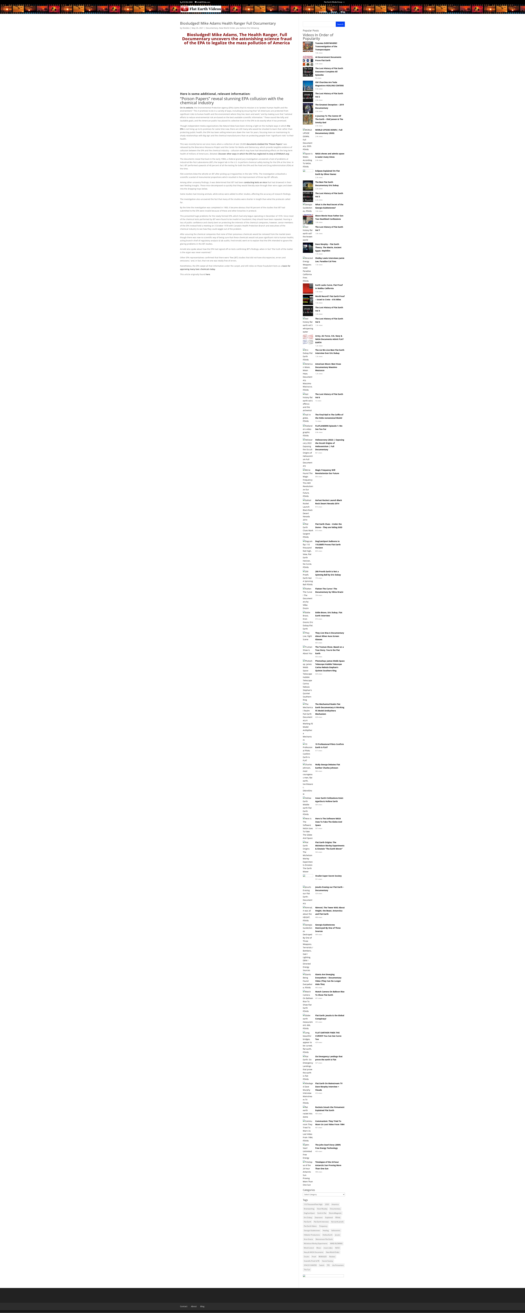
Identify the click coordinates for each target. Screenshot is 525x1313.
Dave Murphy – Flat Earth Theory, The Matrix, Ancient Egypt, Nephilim (328, 247)
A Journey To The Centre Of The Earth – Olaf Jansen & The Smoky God (329, 119)
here (208, 274)
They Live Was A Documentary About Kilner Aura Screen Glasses (329, 636)
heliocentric (335, 1230)
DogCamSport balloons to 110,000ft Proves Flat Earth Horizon (328, 544)
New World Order (227, 28)
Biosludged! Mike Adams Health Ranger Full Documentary (228, 23)
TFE (328, 1265)
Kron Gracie (308, 1239)
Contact (323, 12)
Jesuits (337, 1235)
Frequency (323, 1226)
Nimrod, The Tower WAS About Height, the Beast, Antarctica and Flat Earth (330, 910)
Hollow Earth (327, 1235)
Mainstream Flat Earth (324, 1239)
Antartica (335, 1204)
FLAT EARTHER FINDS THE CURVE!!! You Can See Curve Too (328, 1036)
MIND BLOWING (336, 1243)
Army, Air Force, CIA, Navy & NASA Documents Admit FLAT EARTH (329, 339)
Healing (326, 1230)
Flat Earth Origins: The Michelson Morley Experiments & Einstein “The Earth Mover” (329, 845)
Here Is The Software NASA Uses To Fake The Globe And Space (328, 821)
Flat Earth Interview (321, 1222)
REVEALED (323, 1256)
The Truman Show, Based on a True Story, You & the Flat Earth (329, 650)
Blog (343, 12)
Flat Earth (307, 1222)
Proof (314, 1256)
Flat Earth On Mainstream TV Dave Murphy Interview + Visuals (328, 1086)
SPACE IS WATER (310, 1265)
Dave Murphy (322, 1209)
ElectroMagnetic (335, 1213)
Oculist (306, 1256)
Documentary (212, 28)
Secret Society (327, 1261)
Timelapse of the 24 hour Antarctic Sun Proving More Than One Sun (328, 1165)
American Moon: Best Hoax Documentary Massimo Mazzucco (328, 367)
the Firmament (338, 1265)
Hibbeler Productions (312, 1235)
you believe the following (247, 28)
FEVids (337, 1217)
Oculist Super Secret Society (328, 876)
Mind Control (309, 1248)
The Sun (307, 1269)
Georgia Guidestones (312, 1230)
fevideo (186, 28)
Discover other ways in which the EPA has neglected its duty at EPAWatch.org (253, 153)
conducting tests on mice (255, 182)
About (334, 12)
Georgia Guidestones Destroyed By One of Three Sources (328, 928)
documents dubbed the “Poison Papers (264, 144)
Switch (321, 1265)
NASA (337, 1248)
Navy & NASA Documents (313, 1252)
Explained (329, 1217)
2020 (327, 1204)
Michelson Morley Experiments (315, 1243)
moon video (328, 1248)
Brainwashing (309, 1209)
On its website (186, 107)
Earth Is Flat (321, 1213)
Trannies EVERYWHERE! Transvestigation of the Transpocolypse (326, 46)
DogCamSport (309, 1213)
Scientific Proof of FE (311, 1261)
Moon (319, 1248)
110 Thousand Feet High (313, 1204)
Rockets (332, 1256)
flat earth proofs (337, 1222)
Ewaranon (319, 1217)
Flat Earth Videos (310, 1226)
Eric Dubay (308, 1217)
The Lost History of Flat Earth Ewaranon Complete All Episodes (329, 71)
